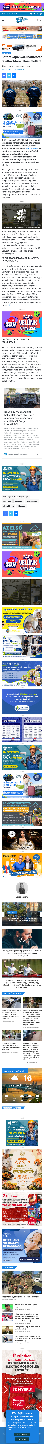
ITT (35, 1427)
